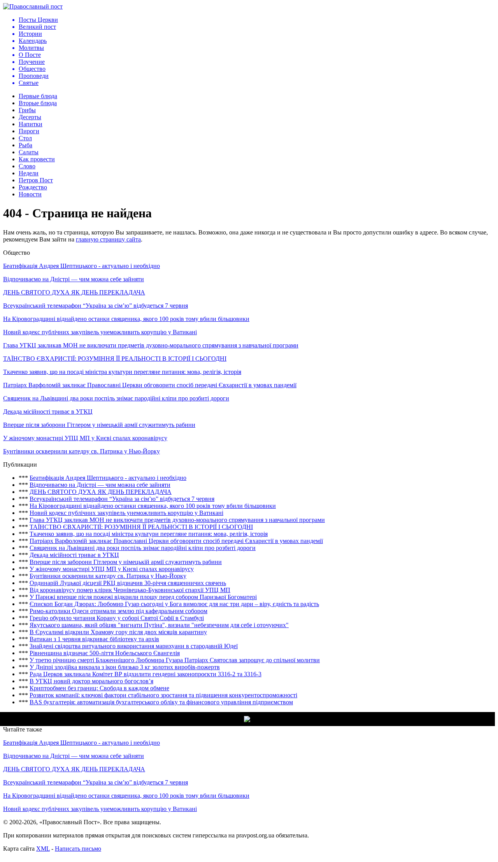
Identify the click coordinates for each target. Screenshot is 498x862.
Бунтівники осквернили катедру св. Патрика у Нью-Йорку (81, 451)
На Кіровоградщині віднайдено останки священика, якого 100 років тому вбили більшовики (126, 319)
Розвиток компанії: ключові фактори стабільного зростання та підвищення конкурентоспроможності (163, 695)
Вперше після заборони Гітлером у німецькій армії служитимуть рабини (99, 424)
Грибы (27, 110)
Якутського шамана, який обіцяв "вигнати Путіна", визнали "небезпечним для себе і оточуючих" (159, 625)
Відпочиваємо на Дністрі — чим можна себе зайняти (73, 279)
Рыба (25, 145)
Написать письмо (78, 848)
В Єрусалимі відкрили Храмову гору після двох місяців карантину (118, 632)
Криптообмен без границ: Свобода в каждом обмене (99, 688)
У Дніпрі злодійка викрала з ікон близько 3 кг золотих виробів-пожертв (125, 667)
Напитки (30, 124)
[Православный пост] (33, 6)
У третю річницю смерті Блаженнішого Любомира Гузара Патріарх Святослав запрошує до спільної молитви (175, 660)
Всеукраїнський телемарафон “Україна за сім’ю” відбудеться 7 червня (95, 305)
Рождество (33, 187)
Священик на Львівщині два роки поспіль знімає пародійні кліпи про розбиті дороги (116, 398)
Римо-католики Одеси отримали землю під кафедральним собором (118, 611)
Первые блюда (38, 96)
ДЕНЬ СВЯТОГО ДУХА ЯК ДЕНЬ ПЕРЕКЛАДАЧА (74, 292)
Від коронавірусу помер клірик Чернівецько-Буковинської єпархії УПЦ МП (130, 590)
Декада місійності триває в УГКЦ (48, 411)
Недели (29, 173)
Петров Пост (36, 180)
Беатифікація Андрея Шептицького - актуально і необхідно (81, 266)
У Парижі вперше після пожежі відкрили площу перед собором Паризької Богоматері (143, 597)
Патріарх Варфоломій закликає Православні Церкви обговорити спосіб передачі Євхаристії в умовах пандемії (149, 385)
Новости (30, 194)
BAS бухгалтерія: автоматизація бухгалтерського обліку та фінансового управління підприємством (161, 702)
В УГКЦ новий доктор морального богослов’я (91, 681)
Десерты (30, 117)
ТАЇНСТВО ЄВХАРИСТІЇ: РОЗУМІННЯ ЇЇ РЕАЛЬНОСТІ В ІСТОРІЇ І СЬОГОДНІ (114, 358)
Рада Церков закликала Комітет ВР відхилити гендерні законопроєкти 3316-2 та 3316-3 (145, 674)
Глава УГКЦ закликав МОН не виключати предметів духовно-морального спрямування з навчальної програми (150, 345)
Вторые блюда (38, 103)
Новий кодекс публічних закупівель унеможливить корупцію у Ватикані (100, 332)
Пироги (29, 131)
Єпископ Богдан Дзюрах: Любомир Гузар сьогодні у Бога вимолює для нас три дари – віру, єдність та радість (174, 604)
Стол (25, 138)
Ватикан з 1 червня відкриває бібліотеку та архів (94, 639)
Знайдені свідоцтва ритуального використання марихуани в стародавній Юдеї (134, 646)
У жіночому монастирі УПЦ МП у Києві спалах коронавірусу (85, 438)
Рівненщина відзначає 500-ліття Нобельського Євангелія (105, 653)
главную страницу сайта (108, 239)
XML (43, 848)
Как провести (37, 159)
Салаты (29, 152)
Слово (27, 166)
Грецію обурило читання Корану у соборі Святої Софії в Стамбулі (117, 618)
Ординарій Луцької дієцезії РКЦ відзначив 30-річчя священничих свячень (128, 583)
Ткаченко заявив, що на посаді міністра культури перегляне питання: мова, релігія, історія (122, 371)
